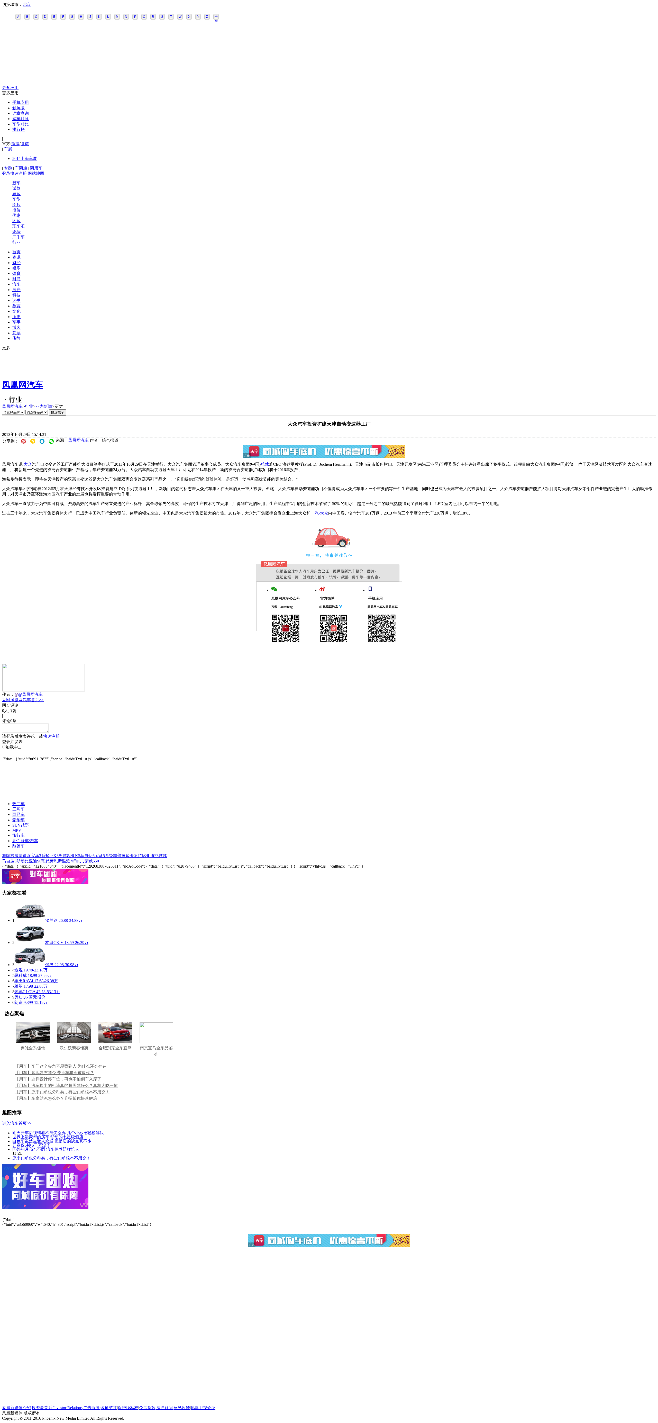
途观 (18, 970)
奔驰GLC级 (24, 991)
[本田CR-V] (29, 942)
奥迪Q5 (21, 997)
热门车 (18, 803)
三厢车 (18, 809)
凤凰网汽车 (22, 384)
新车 (16, 183)
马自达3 (9, 861)
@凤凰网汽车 (30, 694)
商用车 (36, 168)
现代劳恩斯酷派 (55, 861)
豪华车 (18, 820)
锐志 (113, 855)
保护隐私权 (128, 1408)
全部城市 (216, 17)
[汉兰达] (29, 920)
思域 (63, 855)
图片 (16, 204)
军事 (16, 322)
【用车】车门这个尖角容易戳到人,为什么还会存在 (60, 1066)
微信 (25, 143)
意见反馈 (181, 1408)
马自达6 (87, 855)
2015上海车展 (24, 158)
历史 (16, 316)
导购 (16, 194)
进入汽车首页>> (16, 1123)
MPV (16, 830)
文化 (16, 311)
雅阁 (6, 855)
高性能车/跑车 (25, 841)
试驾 (16, 188)
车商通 (21, 168)
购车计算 (20, 118)
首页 (16, 252)
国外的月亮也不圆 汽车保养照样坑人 (45, 1149)
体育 (16, 273)
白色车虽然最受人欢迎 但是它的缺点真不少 (52, 1141)
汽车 (16, 284)
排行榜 (18, 129)
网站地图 (36, 173)
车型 (16, 199)
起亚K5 (73, 855)
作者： (8, 694)
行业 (16, 242)
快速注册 (18, 173)
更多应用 (10, 87)
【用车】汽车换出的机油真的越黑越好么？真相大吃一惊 (66, 1085)
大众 (28, 464)
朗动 (20, 861)
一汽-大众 (319, 513)
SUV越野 (20, 825)
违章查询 (20, 113)
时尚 (16, 279)
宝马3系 (38, 855)
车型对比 (20, 124)
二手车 (18, 237)
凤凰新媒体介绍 (16, 1408)
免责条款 (147, 1408)
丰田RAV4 (23, 981)
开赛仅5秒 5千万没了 (31, 1145)
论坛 (16, 231)
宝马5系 (102, 855)
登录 (6, 173)
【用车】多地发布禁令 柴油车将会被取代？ (54, 1072)
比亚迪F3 (150, 855)
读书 (16, 300)
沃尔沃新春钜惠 (74, 1048)
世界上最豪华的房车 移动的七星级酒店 (47, 1137)
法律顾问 (164, 1408)
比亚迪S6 (33, 861)
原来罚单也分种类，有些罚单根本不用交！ (51, 1158)
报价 (16, 210)
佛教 (16, 338)
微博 (15, 143)
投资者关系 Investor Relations (57, 1408)
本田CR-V (54, 942)
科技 (16, 295)
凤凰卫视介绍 (203, 1408)
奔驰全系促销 (33, 1048)
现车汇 (18, 226)
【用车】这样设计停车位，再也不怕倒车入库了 (58, 1079)
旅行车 (18, 835)
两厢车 (18, 814)
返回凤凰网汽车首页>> (23, 700)
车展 (8, 149)
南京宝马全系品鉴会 (156, 1051)
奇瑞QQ (77, 861)
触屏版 (18, 108)
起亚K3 (52, 855)
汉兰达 (51, 920)
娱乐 (16, 268)
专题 (8, 168)
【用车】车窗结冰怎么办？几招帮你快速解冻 (56, 1098)
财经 (16, 262)
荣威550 (92, 861)
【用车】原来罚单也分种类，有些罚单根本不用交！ (62, 1092)
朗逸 (18, 1002)
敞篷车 (18, 846)
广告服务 (91, 1408)
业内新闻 (43, 406)
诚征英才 (108, 1408)
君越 (163, 855)
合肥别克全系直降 (115, 1048)
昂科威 (20, 975)
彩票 (16, 333)
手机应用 (20, 102)
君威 (14, 855)
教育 (16, 306)
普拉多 (123, 855)
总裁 (265, 464)
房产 (16, 289)
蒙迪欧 (25, 855)
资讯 (16, 257)
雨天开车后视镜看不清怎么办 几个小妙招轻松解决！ (60, 1132)
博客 (16, 327)
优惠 (16, 215)
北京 (27, 4)
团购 (16, 221)
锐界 (49, 964)
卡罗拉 (136, 855)
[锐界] (29, 964)
